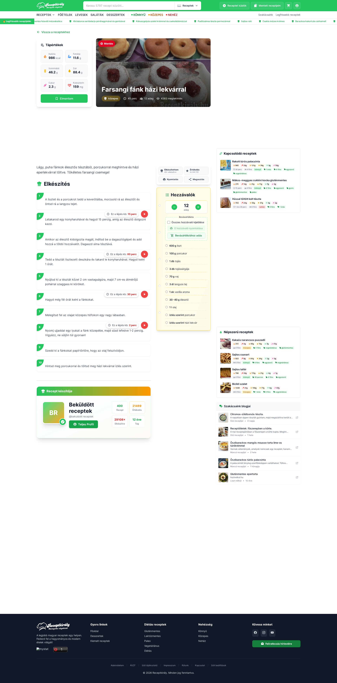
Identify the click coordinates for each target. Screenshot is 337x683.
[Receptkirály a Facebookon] (255, 633)
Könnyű (202, 631)
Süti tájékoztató (149, 665)
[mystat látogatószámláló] (44, 649)
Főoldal (94, 631)
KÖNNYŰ (139, 15)
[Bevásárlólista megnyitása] (288, 5)
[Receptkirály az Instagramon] (264, 633)
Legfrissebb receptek (288, 14)
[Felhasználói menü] (296, 5)
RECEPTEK (44, 15)
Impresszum (170, 665)
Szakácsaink (265, 14)
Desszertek (96, 635)
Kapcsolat (200, 665)
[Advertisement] (124, 135)
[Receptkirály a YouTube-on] (272, 633)
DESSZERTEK (116, 15)
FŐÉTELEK (65, 15)
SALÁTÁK (97, 15)
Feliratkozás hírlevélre (278, 643)
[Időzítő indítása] (144, 214)
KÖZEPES (156, 15)
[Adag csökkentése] (174, 207)
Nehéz (202, 640)
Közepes (203, 635)
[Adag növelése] (198, 207)
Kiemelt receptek (100, 640)
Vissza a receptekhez (55, 32)
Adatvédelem (117, 665)
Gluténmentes (152, 631)
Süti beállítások (218, 665)
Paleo (147, 640)
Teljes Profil (86, 424)
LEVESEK (81, 15)
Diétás (147, 650)
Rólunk (185, 665)
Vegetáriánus (151, 645)
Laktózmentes (152, 635)
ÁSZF (133, 665)
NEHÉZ (172, 15)
